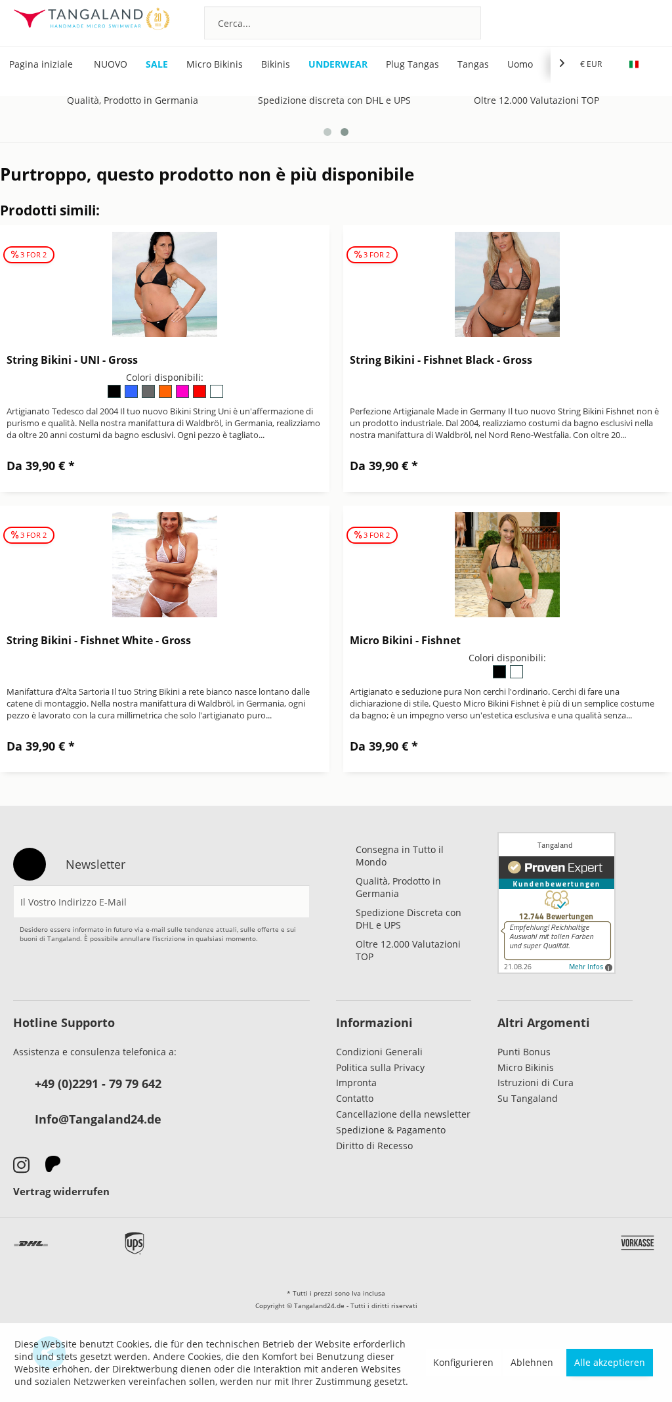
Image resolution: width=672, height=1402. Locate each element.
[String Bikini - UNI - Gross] (164, 284)
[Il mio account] (607, 22)
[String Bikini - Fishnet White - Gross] (164, 565)
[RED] (200, 395)
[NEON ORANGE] (166, 395)
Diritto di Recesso (374, 1145)
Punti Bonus (524, 1051)
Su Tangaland (527, 1098)
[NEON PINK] (183, 395)
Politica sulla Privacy (380, 1067)
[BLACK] (114, 395)
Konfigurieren (463, 1362)
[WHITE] (216, 395)
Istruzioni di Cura (535, 1082)
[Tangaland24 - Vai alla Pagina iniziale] (91, 23)
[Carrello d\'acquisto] (643, 22)
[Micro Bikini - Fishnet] (507, 565)
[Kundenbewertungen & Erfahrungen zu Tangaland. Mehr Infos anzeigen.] (556, 903)
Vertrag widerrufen (61, 1191)
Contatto (354, 1098)
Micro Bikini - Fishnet (405, 640)
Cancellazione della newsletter (403, 1114)
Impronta (356, 1082)
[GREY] (149, 395)
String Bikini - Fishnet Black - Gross (441, 360)
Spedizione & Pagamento (391, 1130)
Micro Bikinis (525, 1067)
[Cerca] (454, 23)
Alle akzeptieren (609, 1362)
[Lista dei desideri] (572, 22)
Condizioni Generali (379, 1051)
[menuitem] (342, 23)
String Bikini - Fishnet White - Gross (99, 640)
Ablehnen (532, 1362)
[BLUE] (131, 395)
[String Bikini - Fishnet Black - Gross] (507, 284)
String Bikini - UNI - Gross (72, 360)
